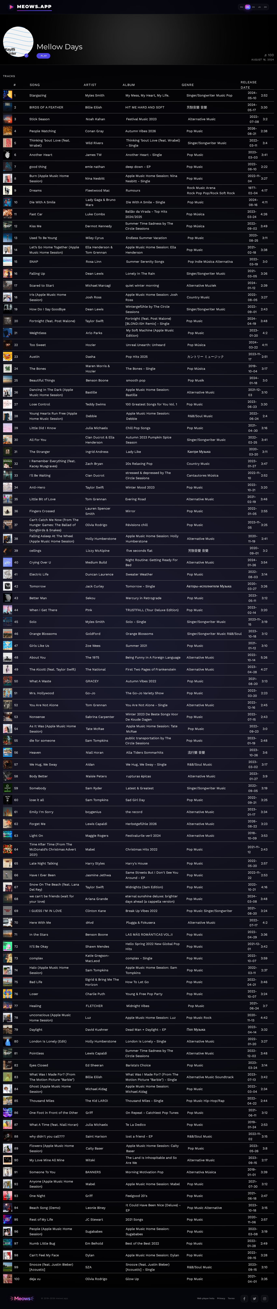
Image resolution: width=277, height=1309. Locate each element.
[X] (254, 1298)
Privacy (221, 1298)
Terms (231, 1298)
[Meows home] (22, 1298)
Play (44, 56)
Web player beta (205, 1298)
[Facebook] (244, 1298)
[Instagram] (264, 1298)
